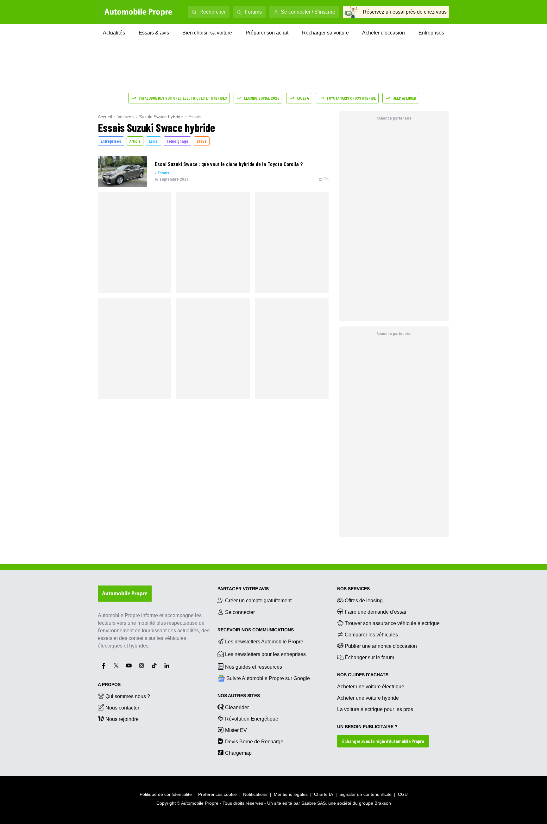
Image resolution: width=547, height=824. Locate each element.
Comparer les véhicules (371, 634)
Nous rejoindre (122, 719)
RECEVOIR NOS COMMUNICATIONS (255, 629)
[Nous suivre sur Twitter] (116, 665)
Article (135, 141)
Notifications (255, 794)
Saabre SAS (313, 803)
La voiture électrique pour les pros (375, 709)
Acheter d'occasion (383, 32)
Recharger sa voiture (325, 32)
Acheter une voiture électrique (370, 686)
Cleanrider (237, 707)
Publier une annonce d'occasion (381, 646)
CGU (403, 794)
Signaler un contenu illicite (365, 794)
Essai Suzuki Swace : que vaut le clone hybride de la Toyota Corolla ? (229, 164)
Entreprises (431, 32)
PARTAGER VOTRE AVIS (243, 588)
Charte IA (323, 794)
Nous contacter (122, 707)
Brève (202, 141)
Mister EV (236, 730)
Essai (153, 141)
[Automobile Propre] (138, 12)
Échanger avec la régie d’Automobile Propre (383, 741)
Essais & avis (154, 32)
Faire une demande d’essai (375, 612)
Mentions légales (291, 794)
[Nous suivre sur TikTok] (154, 665)
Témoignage (177, 141)
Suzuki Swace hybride (161, 116)
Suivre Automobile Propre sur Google (268, 678)
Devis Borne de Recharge (254, 741)
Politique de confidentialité (166, 794)
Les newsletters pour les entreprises (265, 654)
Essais (163, 172)
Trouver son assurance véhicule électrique (392, 623)
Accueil (105, 116)
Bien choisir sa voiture (207, 32)
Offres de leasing (364, 600)
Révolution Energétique (251, 719)
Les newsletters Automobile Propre (264, 641)
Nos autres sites (238, 695)
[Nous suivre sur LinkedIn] (167, 665)
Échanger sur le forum (369, 657)
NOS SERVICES (353, 588)
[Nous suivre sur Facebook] (103, 665)
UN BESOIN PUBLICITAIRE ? (367, 726)
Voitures (125, 116)
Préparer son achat (267, 32)
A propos (109, 684)
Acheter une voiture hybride (368, 698)
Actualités (114, 32)
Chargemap (238, 753)
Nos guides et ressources (253, 667)
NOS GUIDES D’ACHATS (362, 674)
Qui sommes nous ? (127, 696)
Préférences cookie (217, 794)
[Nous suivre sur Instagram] (141, 665)
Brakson (382, 803)
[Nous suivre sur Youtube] (129, 665)
